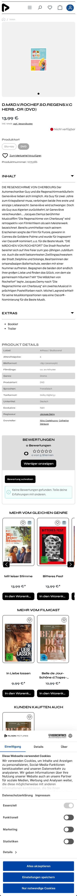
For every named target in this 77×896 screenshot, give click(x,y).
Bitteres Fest (53, 576)
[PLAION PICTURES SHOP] (3, 19)
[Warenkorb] (60, 7)
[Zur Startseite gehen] (11, 8)
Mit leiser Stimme (18, 576)
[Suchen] (40, 7)
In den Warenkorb (19, 596)
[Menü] (29, 7)
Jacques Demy (47, 414)
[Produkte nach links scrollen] (6, 564)
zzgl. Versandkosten (23, 123)
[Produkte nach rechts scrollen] (70, 564)
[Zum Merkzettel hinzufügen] (23, 522)
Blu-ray (10, 147)
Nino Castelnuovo (49, 420)
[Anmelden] (70, 7)
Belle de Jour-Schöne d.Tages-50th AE (53, 675)
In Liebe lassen (18, 673)
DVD (25, 147)
